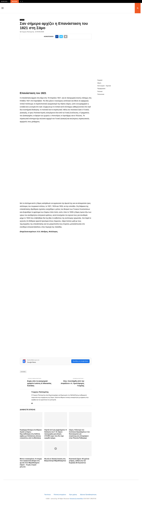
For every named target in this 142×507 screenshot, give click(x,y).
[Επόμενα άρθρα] (22, 1)
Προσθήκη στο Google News (80, 361)
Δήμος (99, 83)
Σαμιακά (22, 19)
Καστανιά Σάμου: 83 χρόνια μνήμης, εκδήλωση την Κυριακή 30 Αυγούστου (79, 461)
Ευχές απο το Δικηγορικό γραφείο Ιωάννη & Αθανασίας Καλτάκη (39, 383)
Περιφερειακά (101, 88)
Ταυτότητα (47, 494)
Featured (23, 371)
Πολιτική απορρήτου (60, 494)
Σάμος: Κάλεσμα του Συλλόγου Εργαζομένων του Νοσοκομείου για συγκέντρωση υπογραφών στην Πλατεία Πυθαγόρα (79, 434)
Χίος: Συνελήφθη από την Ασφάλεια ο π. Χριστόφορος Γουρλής (72, 383)
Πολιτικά (99, 91)
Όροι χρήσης (73, 494)
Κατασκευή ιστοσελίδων (77, 498)
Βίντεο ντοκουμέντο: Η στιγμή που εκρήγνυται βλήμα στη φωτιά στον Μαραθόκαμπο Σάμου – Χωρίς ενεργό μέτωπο (31, 463)
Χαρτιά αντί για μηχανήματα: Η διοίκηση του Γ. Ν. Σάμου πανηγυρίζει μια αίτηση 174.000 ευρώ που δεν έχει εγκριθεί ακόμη (55, 434)
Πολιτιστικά (100, 94)
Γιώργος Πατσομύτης (28, 32)
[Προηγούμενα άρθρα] (20, 1)
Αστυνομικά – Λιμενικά (104, 85)
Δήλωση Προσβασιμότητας (88, 494)
